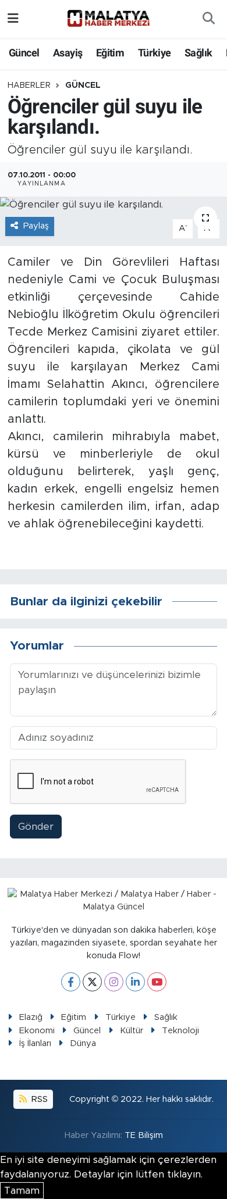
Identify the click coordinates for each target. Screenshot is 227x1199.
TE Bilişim (144, 1135)
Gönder (36, 827)
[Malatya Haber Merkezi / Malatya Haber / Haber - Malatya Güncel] (108, 18)
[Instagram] (113, 981)
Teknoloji (180, 1030)
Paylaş (36, 226)
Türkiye (154, 53)
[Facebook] (70, 981)
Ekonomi (37, 1030)
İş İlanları (35, 1043)
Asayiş (67, 53)
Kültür (131, 1030)
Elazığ (30, 1017)
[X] (92, 981)
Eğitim (110, 53)
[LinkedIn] (135, 981)
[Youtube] (156, 981)
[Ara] (208, 19)
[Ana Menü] (13, 19)
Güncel (24, 53)
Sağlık (198, 53)
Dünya (83, 1043)
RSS (38, 1099)
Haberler (29, 85)
